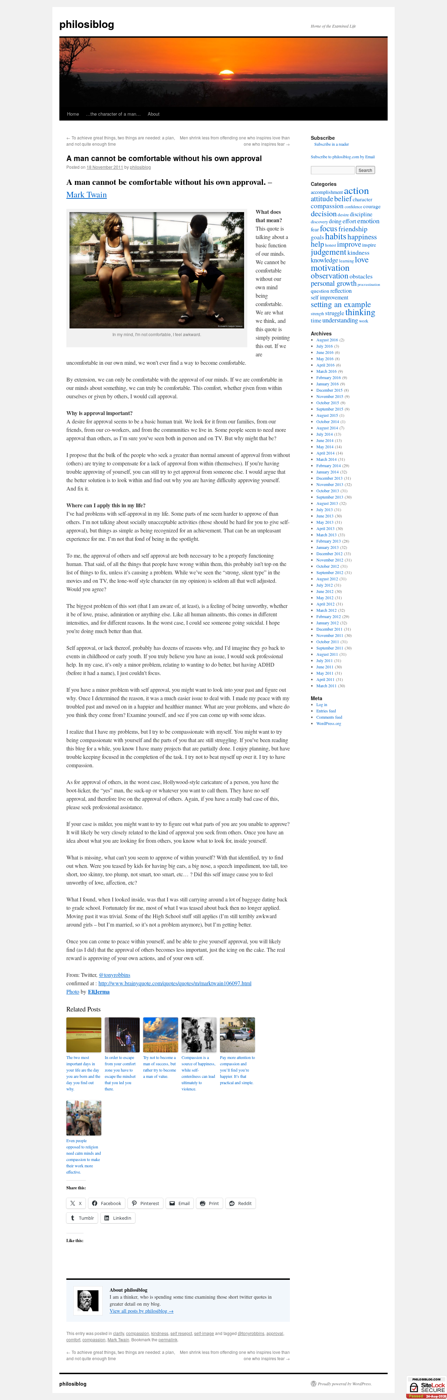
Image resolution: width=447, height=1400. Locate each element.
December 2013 (329, 478)
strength (317, 313)
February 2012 (328, 616)
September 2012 (329, 572)
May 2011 (325, 673)
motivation (330, 267)
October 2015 (327, 402)
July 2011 (324, 660)
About (154, 113)
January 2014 (327, 471)
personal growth (334, 283)
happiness (362, 236)
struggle (334, 313)
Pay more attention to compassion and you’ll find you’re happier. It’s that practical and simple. (237, 1069)
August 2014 (327, 427)
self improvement (329, 297)
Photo (72, 991)
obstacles (361, 276)
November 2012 (329, 560)
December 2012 (329, 553)
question (320, 290)
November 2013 (329, 484)
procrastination (369, 284)
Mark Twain (86, 194)
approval (274, 1333)
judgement (328, 251)
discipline (361, 214)
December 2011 (329, 629)
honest (330, 245)
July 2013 (324, 509)
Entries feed (326, 710)
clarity (118, 1333)
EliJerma (99, 991)
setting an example (341, 304)
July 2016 (324, 346)
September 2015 (329, 409)
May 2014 (325, 446)
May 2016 (325, 358)
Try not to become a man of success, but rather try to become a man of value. (159, 1066)
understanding (340, 319)
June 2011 (325, 666)
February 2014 (328, 465)
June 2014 (325, 440)
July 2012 (324, 585)
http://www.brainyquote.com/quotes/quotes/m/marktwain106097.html (174, 983)
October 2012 (327, 566)
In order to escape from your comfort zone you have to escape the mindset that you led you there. (120, 1072)
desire (343, 214)
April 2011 (325, 679)
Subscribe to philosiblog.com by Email (343, 156)
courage (372, 206)
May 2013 (325, 522)
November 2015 (329, 396)
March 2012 (326, 610)
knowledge (324, 259)
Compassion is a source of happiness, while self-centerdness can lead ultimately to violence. (198, 1072)
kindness (159, 1333)
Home (73, 113)
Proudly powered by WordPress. (345, 1383)
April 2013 (325, 528)
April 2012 (325, 604)
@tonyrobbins (114, 974)
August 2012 (327, 578)
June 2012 (325, 591)
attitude (322, 198)
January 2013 (327, 547)
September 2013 (329, 497)
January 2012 (327, 622)
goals (317, 237)
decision (324, 213)
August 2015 (327, 415)
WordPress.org (328, 723)
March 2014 (326, 459)
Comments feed (329, 717)
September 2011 (329, 648)
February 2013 (328, 541)
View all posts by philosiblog (142, 1310)
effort (349, 221)
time (316, 320)
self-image (204, 1333)
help (317, 244)
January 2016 (327, 383)
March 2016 (326, 371)
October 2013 (327, 490)
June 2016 (325, 352)
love (362, 259)
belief (343, 198)
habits (335, 236)
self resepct (181, 1333)
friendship (352, 228)
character (362, 199)
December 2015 (329, 390)
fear (315, 229)
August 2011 (327, 654)
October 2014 (327, 421)
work (363, 321)
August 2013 (327, 503)
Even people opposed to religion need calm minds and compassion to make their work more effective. (83, 1156)
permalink (168, 1339)
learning (346, 261)
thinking (360, 312)
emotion (368, 220)
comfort (73, 1339)
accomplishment (327, 192)
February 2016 (328, 377)
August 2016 (327, 339)
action (356, 190)
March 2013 (326, 534)
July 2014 (324, 434)
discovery (319, 222)
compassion (137, 1333)
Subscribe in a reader (331, 144)
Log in (321, 704)
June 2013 (325, 515)
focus (328, 228)
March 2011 (326, 685)
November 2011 (329, 635)
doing (335, 221)
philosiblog (86, 23)
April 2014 (325, 453)
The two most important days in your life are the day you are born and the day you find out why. (83, 1072)
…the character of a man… (113, 113)
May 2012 (325, 597)
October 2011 (327, 641)
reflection (341, 291)
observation (330, 275)
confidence (353, 206)
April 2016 (325, 365)
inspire (369, 244)
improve (349, 244)
